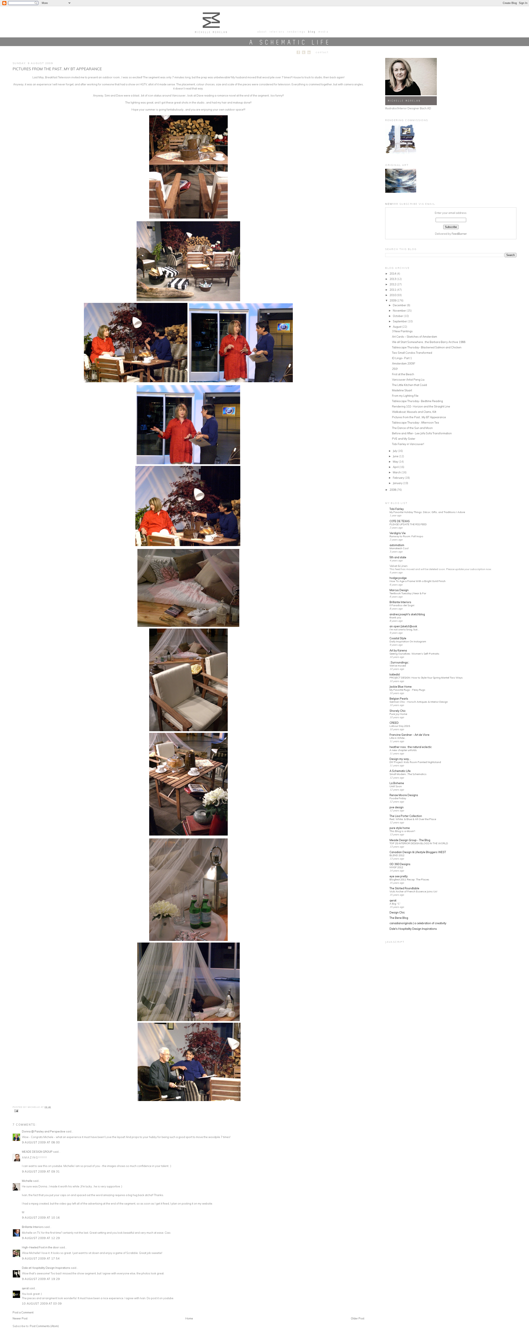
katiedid (395, 674)
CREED (394, 722)
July (395, 450)
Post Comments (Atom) (44, 1326)
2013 (393, 279)
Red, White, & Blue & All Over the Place (413, 819)
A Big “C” (395, 903)
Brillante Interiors (33, 1227)
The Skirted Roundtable (404, 888)
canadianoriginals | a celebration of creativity (418, 923)
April (396, 467)
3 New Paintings (402, 331)
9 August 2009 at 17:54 (41, 1258)
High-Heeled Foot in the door (40, 1247)
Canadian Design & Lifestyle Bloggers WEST (418, 852)
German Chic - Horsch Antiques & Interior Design (419, 701)
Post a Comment (23, 1312)
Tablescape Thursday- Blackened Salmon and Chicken (426, 347)
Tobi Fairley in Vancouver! (408, 444)
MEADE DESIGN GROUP (37, 1151)
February (399, 477)
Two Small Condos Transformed (412, 352)
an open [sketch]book (403, 626)
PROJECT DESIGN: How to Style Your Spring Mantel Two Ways (426, 677)
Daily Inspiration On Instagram (408, 641)
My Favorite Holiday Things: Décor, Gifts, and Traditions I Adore (427, 512)
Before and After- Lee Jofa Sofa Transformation (422, 433)
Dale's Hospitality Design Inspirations (413, 928)
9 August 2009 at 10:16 (41, 1217)
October (398, 316)
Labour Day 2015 (400, 725)
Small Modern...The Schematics (408, 774)
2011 (393, 289)
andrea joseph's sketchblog (407, 614)
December (400, 305)
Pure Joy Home (398, 713)
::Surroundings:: (399, 662)
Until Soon (396, 786)
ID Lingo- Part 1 (402, 358)
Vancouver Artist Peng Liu (408, 379)
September (400, 321)
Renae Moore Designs (404, 795)
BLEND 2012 (397, 855)
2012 (393, 284)
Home (189, 1318)
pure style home (400, 828)
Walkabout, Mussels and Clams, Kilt (414, 411)
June (396, 456)
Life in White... (398, 737)
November (400, 310)
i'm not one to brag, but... (404, 629)
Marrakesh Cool (399, 548)
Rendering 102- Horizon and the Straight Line (421, 406)
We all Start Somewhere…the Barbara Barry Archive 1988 (428, 342)
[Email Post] (16, 1110)
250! (395, 368)
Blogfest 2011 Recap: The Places (409, 879)
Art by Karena (398, 650)
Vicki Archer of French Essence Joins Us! (413, 891)
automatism (397, 545)
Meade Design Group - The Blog (410, 840)
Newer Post (20, 1318)
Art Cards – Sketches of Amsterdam (414, 336)
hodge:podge (398, 578)
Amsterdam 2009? (403, 363)
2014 (393, 273)
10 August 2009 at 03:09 (42, 1303)
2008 (393, 489)
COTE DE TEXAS (400, 521)
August (397, 326)
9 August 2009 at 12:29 (41, 1238)
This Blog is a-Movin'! (402, 831)
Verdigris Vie (398, 533)
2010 (393, 295)
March (397, 472)
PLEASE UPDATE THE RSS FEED (408, 524)
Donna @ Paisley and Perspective (43, 1131)
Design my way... (400, 759)
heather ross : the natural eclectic (411, 747)
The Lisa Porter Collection (406, 816)
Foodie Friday (398, 798)
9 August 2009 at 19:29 (41, 1279)
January (398, 483)
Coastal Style (398, 638)
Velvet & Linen (398, 566)
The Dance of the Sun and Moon (412, 428)
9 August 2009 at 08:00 (41, 1142)
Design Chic (397, 912)
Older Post (357, 1318)
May (396, 461)
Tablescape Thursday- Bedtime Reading (417, 401)
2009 (393, 300)
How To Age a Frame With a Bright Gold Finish (418, 581)
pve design (397, 807)
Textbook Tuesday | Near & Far (408, 593)
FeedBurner (459, 233)
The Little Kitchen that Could (409, 385)
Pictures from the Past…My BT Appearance (57, 69)
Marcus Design (399, 590)
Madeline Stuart (402, 390)
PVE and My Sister (403, 438)
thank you (395, 617)
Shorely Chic (398, 710)
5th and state (398, 557)
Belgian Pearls (399, 698)
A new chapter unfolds (403, 750)
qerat (25, 1288)
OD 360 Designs (400, 864)
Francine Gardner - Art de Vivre (409, 734)
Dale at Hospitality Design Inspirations (46, 1267)
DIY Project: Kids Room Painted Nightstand (415, 762)
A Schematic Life (400, 771)
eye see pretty (399, 876)
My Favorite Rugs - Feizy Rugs (407, 689)
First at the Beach (403, 374)
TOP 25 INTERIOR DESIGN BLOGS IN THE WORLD (419, 843)
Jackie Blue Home (401, 686)
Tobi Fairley (397, 509)
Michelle (27, 1180)
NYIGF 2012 (396, 867)
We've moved (398, 665)
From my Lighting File (405, 395)
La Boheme (397, 783)
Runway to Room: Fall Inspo (406, 536)
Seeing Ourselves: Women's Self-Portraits (414, 653)
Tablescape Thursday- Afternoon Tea (415, 422)
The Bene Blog (399, 917)
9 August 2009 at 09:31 (41, 1171)
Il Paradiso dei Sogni (402, 605)
